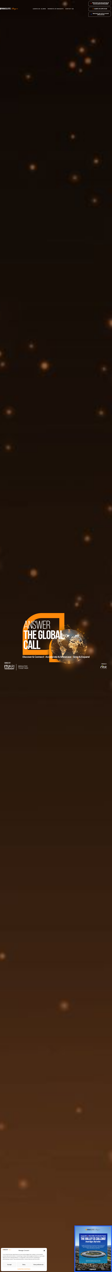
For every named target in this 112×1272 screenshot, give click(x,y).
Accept (9, 1264)
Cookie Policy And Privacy (24, 1269)
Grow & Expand (81, 656)
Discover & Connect (33, 656)
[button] (44, 1250)
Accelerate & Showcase (58, 656)
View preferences (38, 1264)
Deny (23, 1264)
